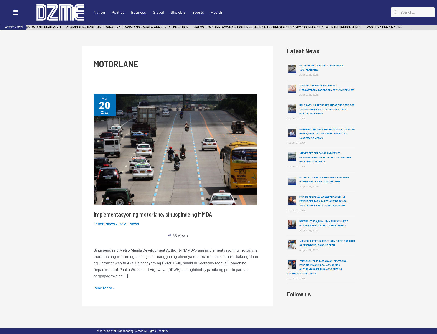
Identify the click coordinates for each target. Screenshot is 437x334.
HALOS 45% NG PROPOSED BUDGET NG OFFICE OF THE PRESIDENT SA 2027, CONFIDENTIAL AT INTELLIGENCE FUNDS (272, 27)
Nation (99, 12)
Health (216, 12)
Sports (198, 12)
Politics (118, 12)
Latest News (104, 224)
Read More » (104, 287)
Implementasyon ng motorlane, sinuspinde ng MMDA (153, 214)
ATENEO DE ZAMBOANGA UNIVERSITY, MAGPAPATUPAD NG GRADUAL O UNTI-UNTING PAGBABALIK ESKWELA (325, 157)
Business (138, 12)
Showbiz (178, 12)
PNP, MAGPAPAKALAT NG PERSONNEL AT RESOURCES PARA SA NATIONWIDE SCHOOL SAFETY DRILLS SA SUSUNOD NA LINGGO (323, 201)
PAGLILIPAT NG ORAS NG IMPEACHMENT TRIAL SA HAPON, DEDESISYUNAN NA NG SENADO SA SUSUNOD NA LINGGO (327, 133)
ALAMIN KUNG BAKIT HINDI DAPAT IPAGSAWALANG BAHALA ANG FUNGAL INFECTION (122, 27)
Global (158, 12)
